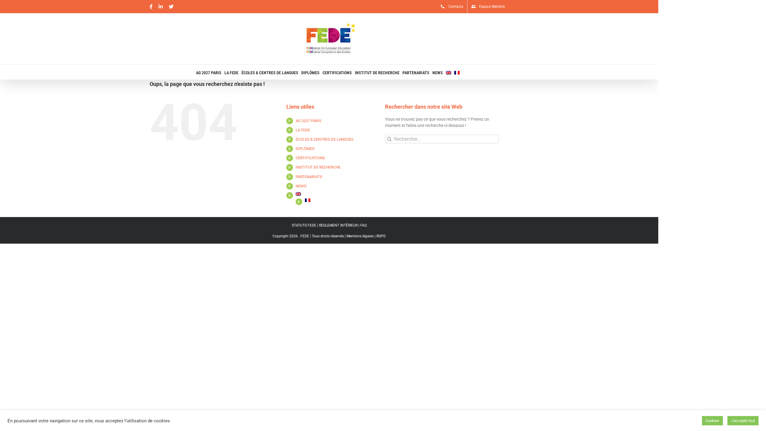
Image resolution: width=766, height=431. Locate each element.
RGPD (381, 236)
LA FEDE (303, 130)
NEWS (301, 186)
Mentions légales (360, 236)
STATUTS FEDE (304, 225)
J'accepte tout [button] (743, 420)
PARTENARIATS (309, 176)
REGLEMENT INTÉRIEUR (338, 225)
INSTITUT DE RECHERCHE (318, 167)
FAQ (363, 225)
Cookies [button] (712, 420)
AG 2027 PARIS (308, 121)
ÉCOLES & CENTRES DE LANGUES (324, 139)
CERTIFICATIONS (310, 158)
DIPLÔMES (305, 148)
